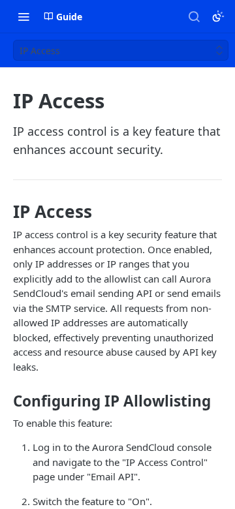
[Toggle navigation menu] (23, 16)
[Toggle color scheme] (218, 16)
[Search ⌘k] (193, 16)
